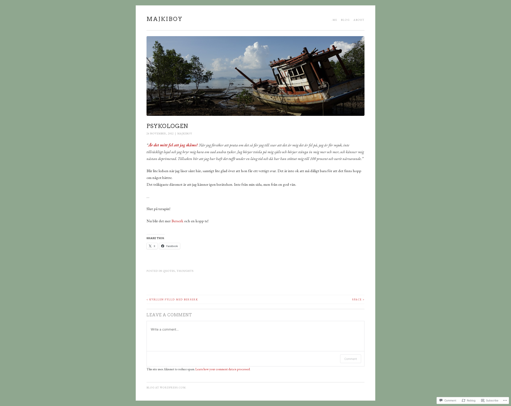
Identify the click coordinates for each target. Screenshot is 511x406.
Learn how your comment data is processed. (222, 369)
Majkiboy (165, 19)
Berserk (177, 220)
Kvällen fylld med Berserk (172, 299)
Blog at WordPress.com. (166, 387)
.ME (334, 20)
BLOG (345, 20)
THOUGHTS (185, 271)
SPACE (358, 299)
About (359, 20)
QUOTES (169, 271)
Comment (350, 358)
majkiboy (184, 133)
